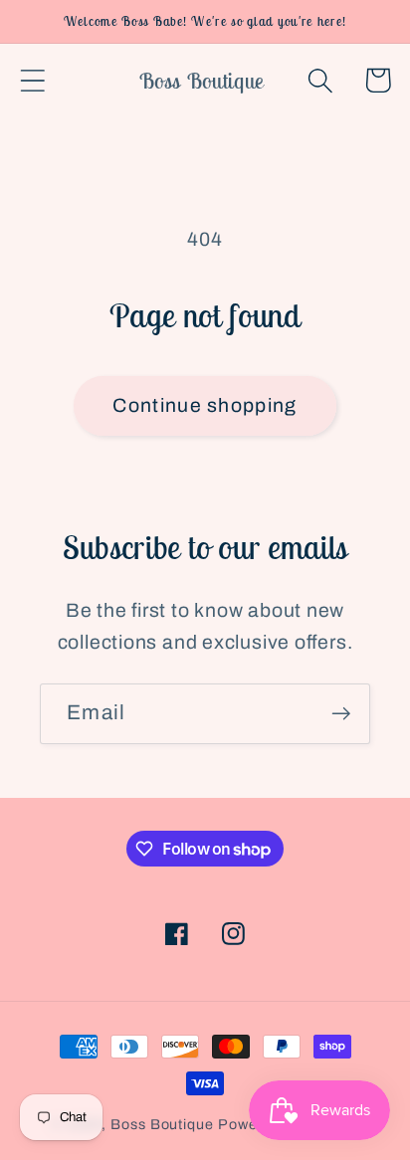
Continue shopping (204, 405)
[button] (32, 80)
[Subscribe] (340, 713)
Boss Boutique (162, 1124)
